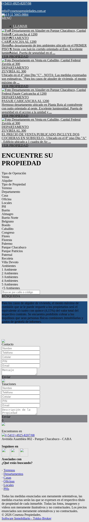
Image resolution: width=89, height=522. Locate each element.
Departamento (11, 191)
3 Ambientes (10, 277)
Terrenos (9, 470)
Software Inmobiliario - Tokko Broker (26, 518)
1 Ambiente (9, 269)
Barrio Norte (10, 217)
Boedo (6, 225)
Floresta (7, 240)
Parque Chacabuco (14, 247)
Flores (6, 236)
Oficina (6, 199)
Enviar (6, 377)
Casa (5, 195)
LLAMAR (20, 26)
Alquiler (7, 180)
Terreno (7, 188)
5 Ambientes (10, 284)
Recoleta (7, 258)
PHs (6, 489)
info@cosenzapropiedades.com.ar (24, 11)
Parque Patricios (12, 251)
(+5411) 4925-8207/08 (20, 435)
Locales (7, 203)
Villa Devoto (10, 262)
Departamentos (13, 474)
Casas (7, 477)
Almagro (7, 214)
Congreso (8, 232)
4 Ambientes (10, 280)
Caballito (7, 229)
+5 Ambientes (11, 288)
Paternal (7, 254)
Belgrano (8, 221)
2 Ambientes (10, 273)
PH (4, 206)
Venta (5, 177)
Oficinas (9, 481)
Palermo (7, 243)
